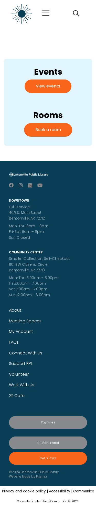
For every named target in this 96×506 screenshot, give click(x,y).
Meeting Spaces (25, 321)
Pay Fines (48, 422)
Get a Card (48, 458)
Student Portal (48, 443)
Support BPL (21, 363)
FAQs (14, 342)
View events (48, 86)
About (15, 310)
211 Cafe (17, 396)
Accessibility (59, 491)
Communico (83, 491)
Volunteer (19, 374)
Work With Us (21, 385)
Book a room (48, 130)
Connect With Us (25, 353)
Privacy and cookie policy (24, 491)
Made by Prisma (34, 476)
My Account (21, 331)
